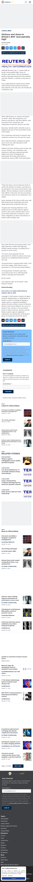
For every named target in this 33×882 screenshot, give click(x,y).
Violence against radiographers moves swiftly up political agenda (11, 460)
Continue (8, 391)
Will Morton (6, 628)
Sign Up (7, 359)
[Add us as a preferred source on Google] (23, 47)
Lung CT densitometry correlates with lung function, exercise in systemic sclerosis (11, 482)
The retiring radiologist (8, 420)
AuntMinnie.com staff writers (11, 746)
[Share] (7, 47)
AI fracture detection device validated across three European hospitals (11, 624)
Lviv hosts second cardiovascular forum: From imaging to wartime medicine (11, 755)
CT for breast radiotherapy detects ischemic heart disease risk (10, 682)
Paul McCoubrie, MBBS (9, 551)
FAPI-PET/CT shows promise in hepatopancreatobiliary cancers (12, 694)
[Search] (25, 2)
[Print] (3, 47)
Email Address (7, 341)
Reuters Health (6, 42)
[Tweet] (15, 47)
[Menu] (29, 2)
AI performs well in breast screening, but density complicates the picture (10, 731)
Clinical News (6, 31)
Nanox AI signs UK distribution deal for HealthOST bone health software (9, 667)
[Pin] (19, 47)
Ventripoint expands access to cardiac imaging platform (11, 742)
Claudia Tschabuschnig (9, 566)
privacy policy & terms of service (14, 355)
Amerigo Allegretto (9, 542)
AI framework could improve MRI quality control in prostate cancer (11, 611)
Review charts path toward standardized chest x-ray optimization (9, 431)
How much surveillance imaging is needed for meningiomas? (11, 410)
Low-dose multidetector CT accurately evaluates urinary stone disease (11, 471)
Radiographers (6, 457)
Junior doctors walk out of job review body (11, 492)
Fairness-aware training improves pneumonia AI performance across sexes (11, 441)
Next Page (18, 766)
